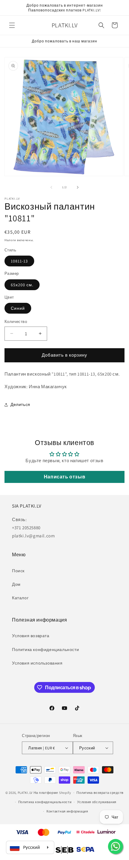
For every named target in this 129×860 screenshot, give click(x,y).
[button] (12, 25)
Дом (16, 584)
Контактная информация (67, 811)
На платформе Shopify (52, 793)
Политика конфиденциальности (45, 649)
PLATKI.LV (25, 793)
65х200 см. (22, 284)
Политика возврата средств (100, 793)
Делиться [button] (20, 404)
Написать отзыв (64, 477)
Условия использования (37, 663)
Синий (18, 308)
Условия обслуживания (96, 802)
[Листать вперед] (77, 187)
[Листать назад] (51, 187)
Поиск (18, 570)
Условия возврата (31, 635)
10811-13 (19, 261)
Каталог (20, 597)
